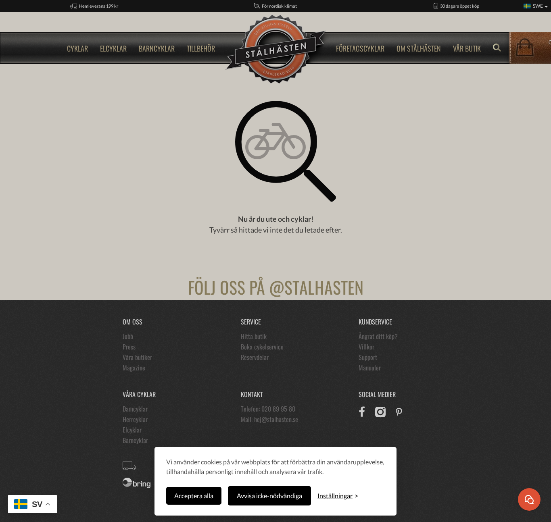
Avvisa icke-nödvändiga (269, 495)
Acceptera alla (193, 495)
